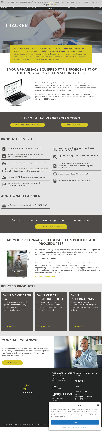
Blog (77, 386)
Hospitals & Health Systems (62, 395)
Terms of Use (42, 424)
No (58, 5)
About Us (80, 381)
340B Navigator (58, 398)
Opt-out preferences (68, 427)
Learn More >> (43, 326)
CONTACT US (81, 391)
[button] (98, 405)
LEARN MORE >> (9, 326)
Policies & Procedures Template (74, 180)
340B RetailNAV (58, 378)
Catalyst (55, 401)
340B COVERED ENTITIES (63, 373)
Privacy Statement (81, 427)
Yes (55, 5)
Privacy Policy (31, 424)
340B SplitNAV (57, 376)
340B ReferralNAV (59, 381)
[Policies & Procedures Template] (55, 181)
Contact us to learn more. (46, 277)
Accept (75, 422)
